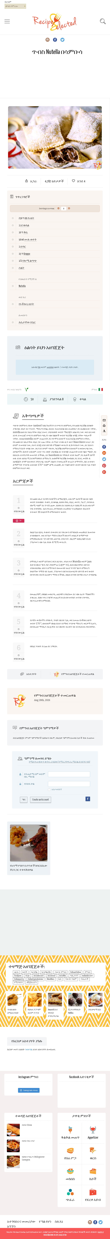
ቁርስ (16, 972)
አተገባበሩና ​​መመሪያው (21, 1221)
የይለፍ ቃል (29, 784)
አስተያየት (31, 674)
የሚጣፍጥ (18, 982)
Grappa (27, 253)
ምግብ (87, 972)
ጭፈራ (70, 1200)
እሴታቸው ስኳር (27, 322)
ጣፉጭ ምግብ (60, 972)
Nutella (22, 286)
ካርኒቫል (34, 972)
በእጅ (27, 976)
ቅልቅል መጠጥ (70, 1137)
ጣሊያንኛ (74, 976)
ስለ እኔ (59, 1221)
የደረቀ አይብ (93, 1200)
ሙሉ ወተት (30, 239)
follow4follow (75, 972)
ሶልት (21, 268)
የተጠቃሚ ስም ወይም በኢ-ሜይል (34, 775)
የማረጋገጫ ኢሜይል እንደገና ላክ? (74, 762)
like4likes (50, 979)
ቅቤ (26, 232)
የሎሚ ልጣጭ (29, 261)
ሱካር (23, 246)
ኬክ (59, 979)
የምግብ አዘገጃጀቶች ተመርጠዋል (77, 674)
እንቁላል (24, 225)
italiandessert (87, 976)
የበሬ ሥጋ (70, 1158)
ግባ (39, 367)
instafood (51, 976)
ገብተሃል (28, 1049)
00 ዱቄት (29, 218)
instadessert (39, 976)
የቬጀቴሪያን (32, 982)
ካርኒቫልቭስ (46, 972)
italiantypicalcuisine (35, 979)
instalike (62, 976)
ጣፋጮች (84, 979)
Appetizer (93, 1137)
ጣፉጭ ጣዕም (71, 979)
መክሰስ (70, 1179)
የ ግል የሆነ (45, 1221)
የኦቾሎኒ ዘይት (26, 304)
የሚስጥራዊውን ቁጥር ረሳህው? (44, 762)
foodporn (17, 976)
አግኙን (11, 1226)
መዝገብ (50, 367)
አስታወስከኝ (57, 789)
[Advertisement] (55, 78)
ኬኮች (24, 972)
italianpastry (19, 979)
